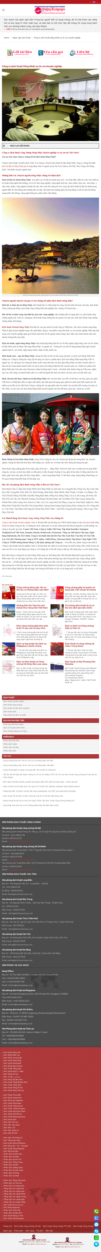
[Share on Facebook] (46, 581)
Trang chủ (7, 1226)
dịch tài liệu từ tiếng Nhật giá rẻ (15, 166)
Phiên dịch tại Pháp (11, 1173)
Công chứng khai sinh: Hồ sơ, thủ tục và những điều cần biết (28, 760)
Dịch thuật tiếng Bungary (14, 1218)
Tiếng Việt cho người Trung (15, 1196)
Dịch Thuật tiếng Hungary (14, 1108)
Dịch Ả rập (9, 1077)
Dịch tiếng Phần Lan (12, 1055)
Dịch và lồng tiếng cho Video (15, 731)
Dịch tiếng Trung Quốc (13, 1058)
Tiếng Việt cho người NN (14, 1188)
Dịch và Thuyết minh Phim (14, 728)
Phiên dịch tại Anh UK (12, 1159)
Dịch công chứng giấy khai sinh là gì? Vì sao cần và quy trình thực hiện (32, 628)
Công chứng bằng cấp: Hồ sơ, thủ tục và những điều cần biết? (32, 588)
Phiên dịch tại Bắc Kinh (13, 1213)
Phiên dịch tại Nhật (11, 1176)
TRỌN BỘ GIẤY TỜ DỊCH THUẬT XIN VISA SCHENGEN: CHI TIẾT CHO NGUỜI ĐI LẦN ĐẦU (39, 791)
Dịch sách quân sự (11, 1130)
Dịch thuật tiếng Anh (12, 1052)
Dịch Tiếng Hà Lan (11, 1074)
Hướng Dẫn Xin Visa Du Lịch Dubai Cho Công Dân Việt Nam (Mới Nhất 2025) (32, 607)
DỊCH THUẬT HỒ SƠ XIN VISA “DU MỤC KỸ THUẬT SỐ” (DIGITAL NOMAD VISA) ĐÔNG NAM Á (41, 786)
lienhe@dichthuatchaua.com (20, 894)
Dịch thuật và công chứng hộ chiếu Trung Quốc (79, 644)
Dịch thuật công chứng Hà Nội (27, 1226)
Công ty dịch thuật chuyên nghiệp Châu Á (19, 522)
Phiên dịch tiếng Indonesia (14, 1180)
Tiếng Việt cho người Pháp (14, 1202)
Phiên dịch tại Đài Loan (13, 1154)
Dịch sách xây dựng (11, 1125)
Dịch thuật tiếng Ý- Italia (13, 1071)
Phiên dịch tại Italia (11, 1157)
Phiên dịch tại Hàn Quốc (13, 1170)
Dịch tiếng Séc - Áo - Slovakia (16, 1146)
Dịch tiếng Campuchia (12, 1098)
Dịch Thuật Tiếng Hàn (12, 1085)
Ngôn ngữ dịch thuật (22, 38)
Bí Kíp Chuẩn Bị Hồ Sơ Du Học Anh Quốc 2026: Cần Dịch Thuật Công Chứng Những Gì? (39, 801)
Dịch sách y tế (9, 1127)
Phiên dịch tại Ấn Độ (12, 1210)
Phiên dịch (18, 1231)
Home (6, 38)
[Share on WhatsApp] (43, 581)
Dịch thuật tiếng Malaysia (14, 1148)
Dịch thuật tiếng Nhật (12, 1063)
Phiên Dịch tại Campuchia (14, 1186)
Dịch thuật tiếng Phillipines (14, 1143)
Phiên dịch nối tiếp (11, 747)
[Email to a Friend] (52, 581)
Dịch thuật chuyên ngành (13, 701)
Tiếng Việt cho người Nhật (14, 1194)
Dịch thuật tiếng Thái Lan (14, 1090)
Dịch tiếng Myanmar (12, 1207)
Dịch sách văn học (11, 1122)
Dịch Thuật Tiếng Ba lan (13, 1106)
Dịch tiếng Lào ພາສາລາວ (13, 1100)
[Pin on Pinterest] (55, 581)
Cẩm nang (29, 1231)
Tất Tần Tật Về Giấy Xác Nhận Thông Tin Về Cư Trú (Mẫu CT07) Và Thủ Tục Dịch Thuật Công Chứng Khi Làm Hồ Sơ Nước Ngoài (50, 775)
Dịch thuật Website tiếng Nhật (15, 327)
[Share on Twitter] (49, 581)
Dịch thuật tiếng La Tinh (13, 1216)
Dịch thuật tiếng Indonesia (14, 1117)
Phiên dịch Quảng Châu (13, 1167)
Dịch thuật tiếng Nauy (12, 1103)
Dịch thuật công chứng (12, 705)
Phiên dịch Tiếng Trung (13, 1162)
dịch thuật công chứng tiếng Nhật (34, 518)
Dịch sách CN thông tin (13, 1138)
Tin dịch (39, 1231)
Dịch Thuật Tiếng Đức (12, 1068)
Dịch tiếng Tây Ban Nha (13, 1079)
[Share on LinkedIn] (58, 581)
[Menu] (3, 10)
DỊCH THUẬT (8, 697)
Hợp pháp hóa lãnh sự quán (14, 715)
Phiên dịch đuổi (9, 751)
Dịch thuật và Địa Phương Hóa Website (80, 662)
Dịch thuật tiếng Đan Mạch (14, 1111)
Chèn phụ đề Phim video (13, 724)
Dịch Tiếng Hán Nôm (12, 1140)
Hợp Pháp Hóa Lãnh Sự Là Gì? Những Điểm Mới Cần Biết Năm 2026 (30, 805)
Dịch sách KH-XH (10, 1133)
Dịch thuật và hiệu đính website (16, 708)
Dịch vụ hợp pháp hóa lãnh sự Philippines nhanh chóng (31, 644)
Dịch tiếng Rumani (11, 1151)
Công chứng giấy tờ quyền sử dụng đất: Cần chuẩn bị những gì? (80, 589)
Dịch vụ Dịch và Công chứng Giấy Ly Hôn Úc (79, 626)
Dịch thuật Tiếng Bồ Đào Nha (15, 1082)
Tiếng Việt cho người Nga (14, 1199)
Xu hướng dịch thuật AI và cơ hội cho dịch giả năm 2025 (79, 606)
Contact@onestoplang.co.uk (20, 985)
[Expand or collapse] (7, 145)
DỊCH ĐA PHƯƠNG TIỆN (13, 720)
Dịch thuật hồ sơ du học (13, 1205)
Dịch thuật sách (9, 711)
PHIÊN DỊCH (8, 737)
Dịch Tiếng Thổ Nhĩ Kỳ (13, 1114)
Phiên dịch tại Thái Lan (13, 1183)
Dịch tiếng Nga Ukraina (13, 1066)
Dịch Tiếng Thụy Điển (12, 1095)
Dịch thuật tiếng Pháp (12, 1060)
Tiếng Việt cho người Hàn (14, 1191)
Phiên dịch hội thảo (11, 741)
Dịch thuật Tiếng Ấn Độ (13, 1088)
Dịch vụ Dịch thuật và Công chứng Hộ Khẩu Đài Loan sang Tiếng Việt (31, 664)
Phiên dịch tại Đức (11, 1165)
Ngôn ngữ (7, 1231)
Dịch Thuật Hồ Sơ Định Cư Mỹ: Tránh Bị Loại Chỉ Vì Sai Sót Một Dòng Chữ (33, 796)
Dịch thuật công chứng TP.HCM (57, 1226)
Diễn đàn (49, 1231)
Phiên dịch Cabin (10, 744)
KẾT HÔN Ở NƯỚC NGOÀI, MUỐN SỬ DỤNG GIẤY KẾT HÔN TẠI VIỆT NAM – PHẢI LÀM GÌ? (40, 782)
